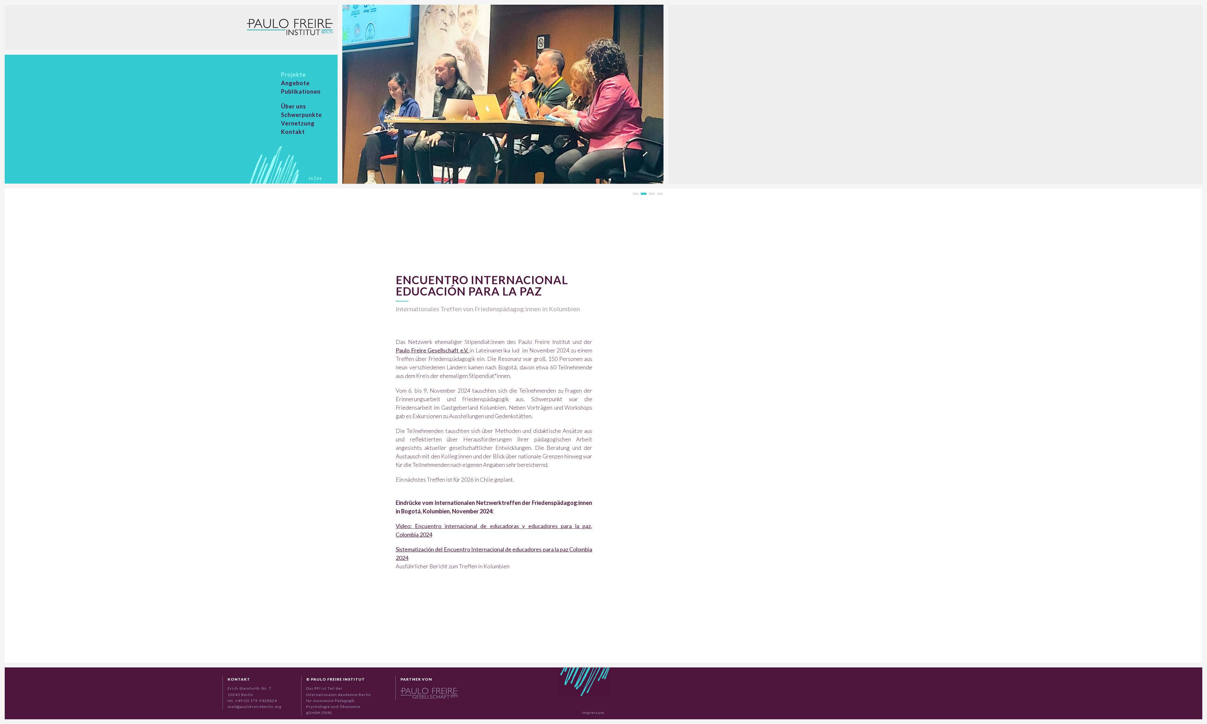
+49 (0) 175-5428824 (256, 700)
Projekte (293, 74)
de (319, 178)
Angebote (295, 83)
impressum (593, 713)
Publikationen (301, 91)
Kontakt (293, 131)
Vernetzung (298, 123)
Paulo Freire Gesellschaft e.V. (433, 350)
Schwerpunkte (301, 114)
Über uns (293, 106)
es (311, 178)
